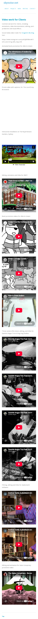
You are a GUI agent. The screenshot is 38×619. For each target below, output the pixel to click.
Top (3, 616)
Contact (32, 8)
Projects (13, 8)
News (19, 8)
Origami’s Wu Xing (28, 33)
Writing (25, 8)
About (7, 8)
